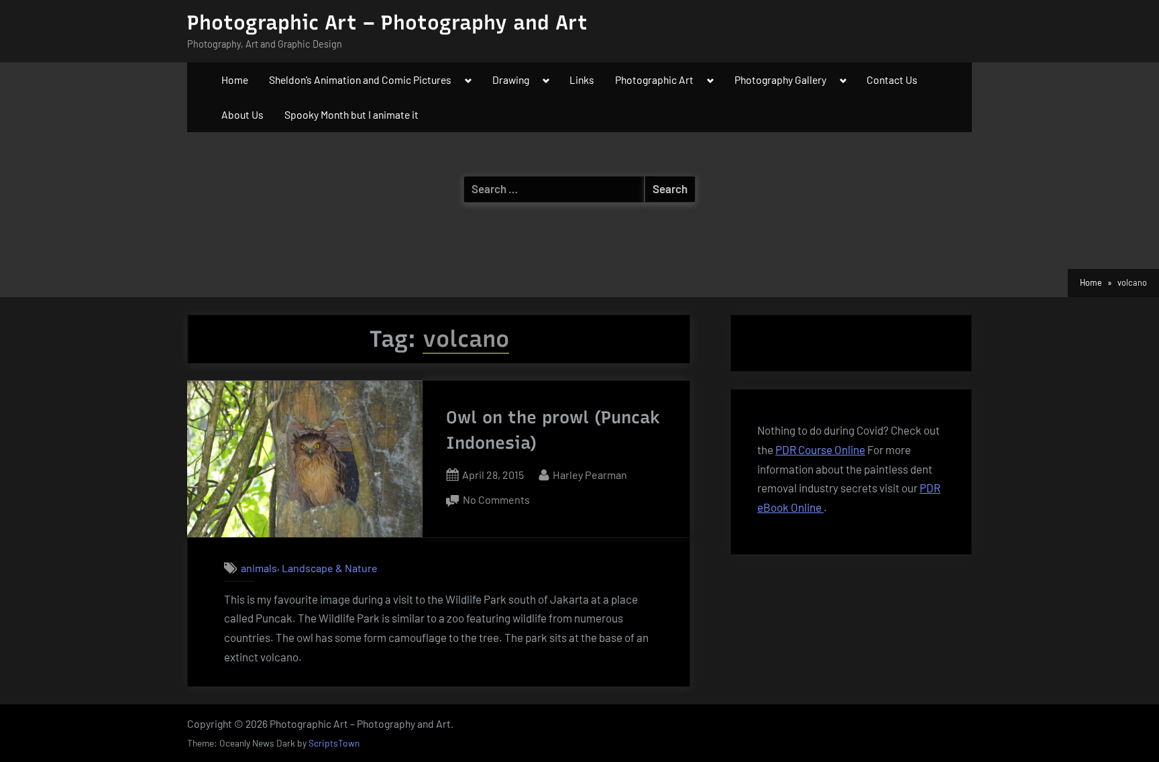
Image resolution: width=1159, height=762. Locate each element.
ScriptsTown (334, 743)
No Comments (496, 500)
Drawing (510, 79)
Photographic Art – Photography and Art (387, 22)
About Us (242, 114)
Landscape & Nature (330, 567)
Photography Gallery (780, 79)
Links (581, 79)
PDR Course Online (820, 449)
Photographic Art (654, 79)
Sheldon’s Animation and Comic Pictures (360, 79)
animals (259, 567)
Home (234, 79)
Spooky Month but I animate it (351, 114)
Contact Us (892, 79)
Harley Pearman (590, 474)
